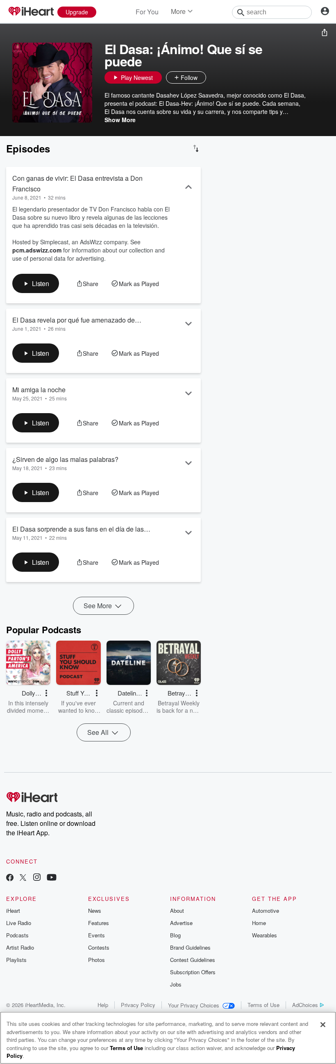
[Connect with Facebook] (10, 878)
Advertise (181, 923)
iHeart (13, 910)
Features (98, 923)
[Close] (323, 1025)
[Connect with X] (23, 878)
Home (259, 923)
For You (147, 11)
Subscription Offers (193, 972)
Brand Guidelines (190, 947)
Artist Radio (20, 947)
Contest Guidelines (192, 960)
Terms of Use (263, 1005)
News (94, 910)
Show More (120, 120)
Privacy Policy (138, 1005)
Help (103, 1005)
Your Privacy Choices (193, 1005)
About (177, 910)
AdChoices (305, 1005)
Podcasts (17, 935)
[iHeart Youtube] (52, 878)
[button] (214, 77)
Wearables (264, 935)
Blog (175, 935)
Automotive (265, 910)
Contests (98, 947)
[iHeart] (30, 12)
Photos (96, 960)
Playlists (16, 960)
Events (96, 935)
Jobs (176, 984)
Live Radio (18, 923)
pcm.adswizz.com (36, 250)
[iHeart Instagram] (37, 878)
